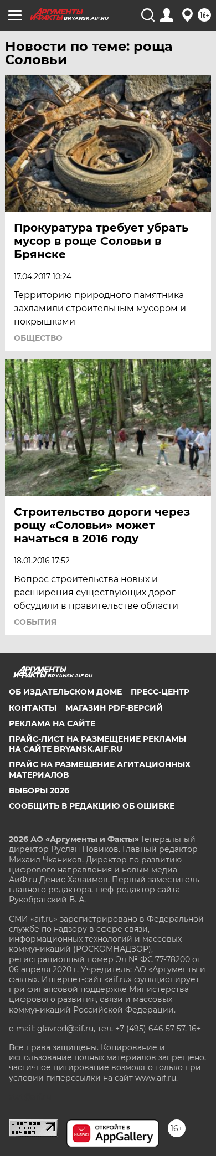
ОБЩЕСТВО (38, 338)
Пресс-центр (160, 692)
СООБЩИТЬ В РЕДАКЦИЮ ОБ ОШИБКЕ (91, 806)
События (35, 622)
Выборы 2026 (39, 790)
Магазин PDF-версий (114, 708)
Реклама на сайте (52, 723)
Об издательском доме (65, 692)
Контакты (32, 708)
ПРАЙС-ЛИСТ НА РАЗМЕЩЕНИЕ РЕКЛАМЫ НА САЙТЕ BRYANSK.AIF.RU (97, 744)
